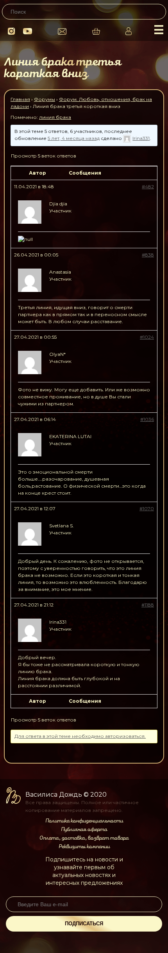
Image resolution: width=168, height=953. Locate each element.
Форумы (44, 99)
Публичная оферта (84, 829)
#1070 (146, 508)
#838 (148, 255)
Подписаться (84, 923)
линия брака (55, 117)
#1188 (147, 605)
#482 (148, 186)
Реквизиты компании (84, 846)
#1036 (147, 419)
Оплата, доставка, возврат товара (84, 838)
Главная (20, 99)
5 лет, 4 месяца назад (74, 138)
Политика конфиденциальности (84, 821)
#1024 (147, 337)
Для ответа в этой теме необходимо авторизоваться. (80, 736)
